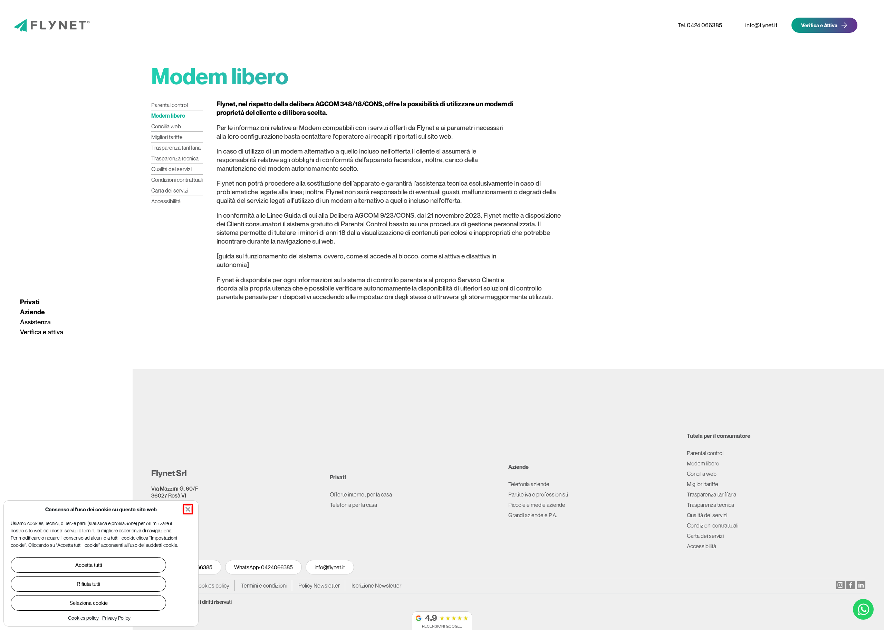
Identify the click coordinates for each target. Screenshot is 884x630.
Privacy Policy (116, 618)
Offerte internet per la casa (361, 494)
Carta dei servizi (169, 190)
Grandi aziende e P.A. (532, 515)
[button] (187, 509)
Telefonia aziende (528, 484)
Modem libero (168, 115)
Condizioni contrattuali (177, 179)
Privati (30, 302)
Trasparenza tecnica (175, 158)
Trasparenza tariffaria (176, 147)
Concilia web (166, 126)
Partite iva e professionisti (538, 494)
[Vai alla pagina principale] (39, 26)
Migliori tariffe (167, 137)
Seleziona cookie (88, 603)
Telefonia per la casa (353, 504)
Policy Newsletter (319, 585)
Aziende (32, 312)
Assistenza (35, 322)
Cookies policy (83, 618)
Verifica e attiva (41, 332)
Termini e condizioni (264, 585)
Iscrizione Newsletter (377, 585)
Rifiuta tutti (88, 584)
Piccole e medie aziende (536, 504)
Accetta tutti (88, 565)
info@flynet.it (330, 567)
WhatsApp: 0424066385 (263, 567)
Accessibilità (166, 201)
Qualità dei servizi (171, 169)
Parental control (169, 104)
